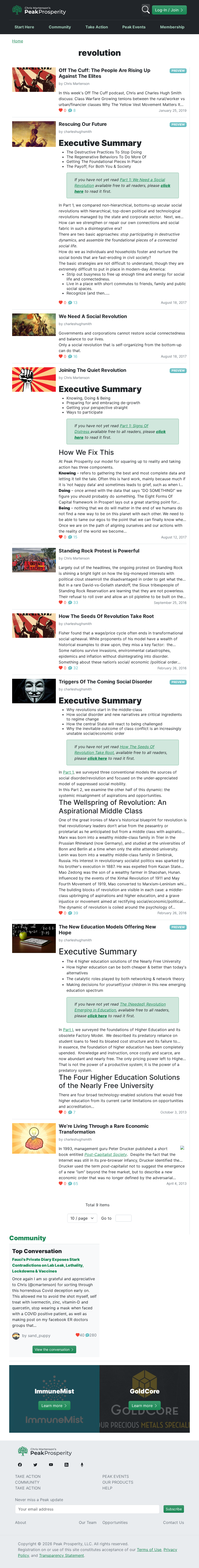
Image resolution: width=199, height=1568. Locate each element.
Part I (68, 1029)
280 (93, 1335)
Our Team (88, 1522)
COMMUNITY (27, 1482)
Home (17, 41)
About (20, 1522)
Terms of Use (149, 1549)
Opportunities (115, 1522)
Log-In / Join (167, 10)
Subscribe (174, 1509)
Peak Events (134, 26)
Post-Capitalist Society (105, 1154)
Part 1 (68, 772)
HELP (107, 1488)
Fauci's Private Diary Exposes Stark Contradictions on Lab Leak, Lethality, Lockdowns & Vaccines (47, 1265)
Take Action (96, 26)
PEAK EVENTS (115, 1476)
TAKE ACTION (28, 1476)
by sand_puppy (35, 1335)
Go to (106, 1218)
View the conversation (53, 1349)
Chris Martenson (77, 83)
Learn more (52, 1405)
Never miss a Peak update (39, 1499)
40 (82, 1335)
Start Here (24, 26)
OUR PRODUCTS (117, 1482)
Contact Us (173, 1522)
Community (60, 26)
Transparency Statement (61, 1555)
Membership (172, 26)
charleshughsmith (78, 131)
